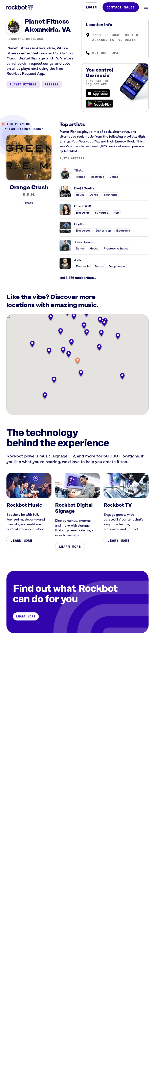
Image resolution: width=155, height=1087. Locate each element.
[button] (77, 361)
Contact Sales (121, 7)
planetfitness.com (25, 38)
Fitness (51, 84)
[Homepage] (20, 7)
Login (91, 7)
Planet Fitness (23, 84)
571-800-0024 (105, 52)
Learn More (21, 540)
